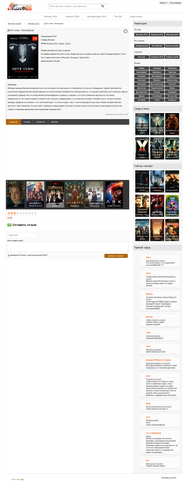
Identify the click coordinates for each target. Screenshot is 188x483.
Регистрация (175, 3)
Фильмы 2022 (52, 43)
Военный (142, 84)
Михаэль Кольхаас (153, 350)
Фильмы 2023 (142, 35)
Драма (142, 96)
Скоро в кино (136, 16)
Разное (157, 92)
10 (35, 214)
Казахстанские (172, 46)
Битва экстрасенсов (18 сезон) (159, 407)
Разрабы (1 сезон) (153, 379)
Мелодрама (157, 76)
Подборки (172, 92)
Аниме (142, 68)
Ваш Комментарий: (15, 241)
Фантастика (172, 80)
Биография (142, 72)
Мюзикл (156, 80)
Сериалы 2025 (72, 16)
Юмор (172, 88)
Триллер (172, 72)
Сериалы (172, 100)
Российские (157, 46)
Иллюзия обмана (153, 336)
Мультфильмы (156, 84)
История (141, 100)
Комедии (157, 68)
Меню (148, 436)
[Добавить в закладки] (125, 31)
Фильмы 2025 (50, 16)
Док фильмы (141, 92)
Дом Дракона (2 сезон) (155, 261)
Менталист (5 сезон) (154, 464)
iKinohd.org (23, 6)
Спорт (157, 100)
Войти (163, 3)
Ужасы (68, 43)
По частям (172, 96)
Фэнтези (172, 84)
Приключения (157, 88)
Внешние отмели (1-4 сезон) (158, 363)
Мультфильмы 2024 (96, 16)
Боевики (141, 76)
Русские (141, 57)
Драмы (61, 43)
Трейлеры (172, 68)
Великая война (152, 420)
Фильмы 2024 (157, 35)
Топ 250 (118, 16)
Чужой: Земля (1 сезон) (155, 320)
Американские (141, 46)
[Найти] (104, 8)
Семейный (157, 96)
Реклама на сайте (168, 478)
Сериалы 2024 (157, 57)
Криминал (157, 72)
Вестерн (141, 80)
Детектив (142, 88)
